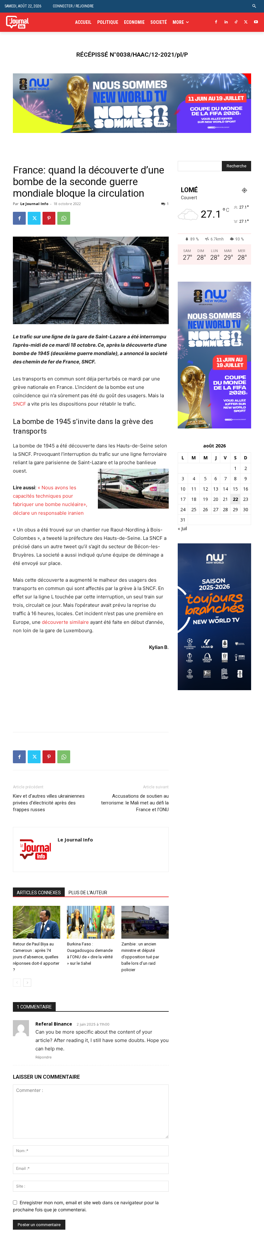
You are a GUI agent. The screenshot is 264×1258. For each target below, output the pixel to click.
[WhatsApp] (63, 218)
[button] (254, 6)
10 (182, 489)
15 (235, 489)
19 (205, 499)
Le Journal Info (34, 203)
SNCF (19, 404)
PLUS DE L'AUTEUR (88, 892)
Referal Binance (53, 1024)
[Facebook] (216, 22)
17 (182, 499)
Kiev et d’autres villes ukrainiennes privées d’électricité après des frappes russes (49, 802)
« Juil (182, 528)
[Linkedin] (226, 22)
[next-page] (27, 983)
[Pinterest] (48, 218)
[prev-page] (17, 983)
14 (225, 489)
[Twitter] (246, 22)
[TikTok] (236, 22)
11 (193, 489)
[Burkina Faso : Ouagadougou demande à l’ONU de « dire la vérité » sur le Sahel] (90, 922)
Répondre (43, 1057)
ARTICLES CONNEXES (39, 892)
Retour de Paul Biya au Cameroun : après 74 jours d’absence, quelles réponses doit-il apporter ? (36, 957)
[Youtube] (255, 22)
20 (215, 499)
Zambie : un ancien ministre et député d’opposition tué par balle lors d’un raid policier (140, 957)
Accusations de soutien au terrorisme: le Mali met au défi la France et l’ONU (135, 802)
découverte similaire (65, 622)
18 (193, 499)
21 (225, 499)
